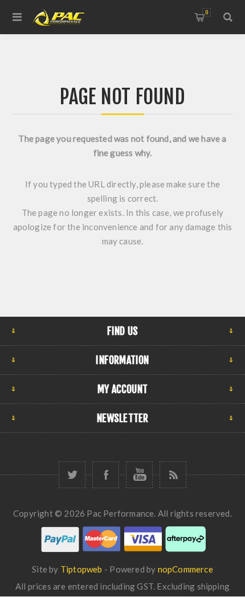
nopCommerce (185, 569)
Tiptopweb (81, 569)
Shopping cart (206, 12)
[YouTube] (139, 474)
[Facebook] (105, 474)
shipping (213, 586)
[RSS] (173, 474)
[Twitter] (72, 474)
